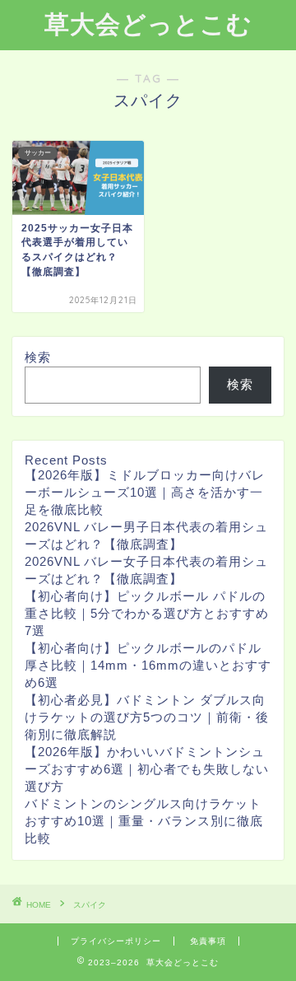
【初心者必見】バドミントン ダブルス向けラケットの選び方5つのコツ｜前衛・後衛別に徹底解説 (147, 717)
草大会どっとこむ (148, 24)
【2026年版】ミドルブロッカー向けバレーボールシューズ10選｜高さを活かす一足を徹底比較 (145, 492)
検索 (38, 357)
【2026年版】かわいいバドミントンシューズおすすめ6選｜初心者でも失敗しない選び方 (147, 769)
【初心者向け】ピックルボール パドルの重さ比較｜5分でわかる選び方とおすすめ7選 (147, 613)
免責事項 (208, 941)
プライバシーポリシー (116, 941)
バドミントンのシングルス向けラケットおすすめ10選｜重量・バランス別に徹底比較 (144, 820)
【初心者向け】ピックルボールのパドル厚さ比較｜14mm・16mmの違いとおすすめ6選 (148, 665)
